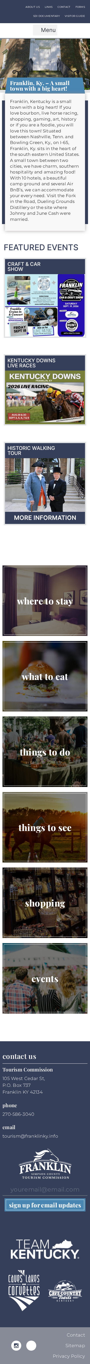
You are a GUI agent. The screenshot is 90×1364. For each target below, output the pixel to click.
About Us (33, 7)
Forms (80, 7)
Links (49, 7)
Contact (64, 7)
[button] (45, 29)
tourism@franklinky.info (30, 1136)
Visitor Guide (75, 16)
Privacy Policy (69, 1356)
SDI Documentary (46, 16)
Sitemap (75, 1345)
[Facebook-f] (31, 1346)
